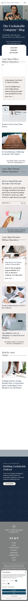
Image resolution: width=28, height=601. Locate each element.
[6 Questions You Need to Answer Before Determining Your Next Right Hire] (14, 73)
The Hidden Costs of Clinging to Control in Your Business (13, 335)
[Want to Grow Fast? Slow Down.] (14, 113)
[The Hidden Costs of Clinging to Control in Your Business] (14, 322)
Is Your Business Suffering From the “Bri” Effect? (13, 153)
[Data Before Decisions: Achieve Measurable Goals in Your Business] (14, 255)
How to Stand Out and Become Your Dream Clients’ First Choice (11, 183)
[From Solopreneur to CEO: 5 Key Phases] (14, 294)
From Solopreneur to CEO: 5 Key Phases (14, 306)
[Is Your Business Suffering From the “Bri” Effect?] (14, 141)
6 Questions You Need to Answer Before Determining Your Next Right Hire (13, 83)
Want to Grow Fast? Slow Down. (12, 125)
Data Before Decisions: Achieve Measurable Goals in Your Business (13, 264)
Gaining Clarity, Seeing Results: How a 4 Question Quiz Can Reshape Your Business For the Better (13, 384)
